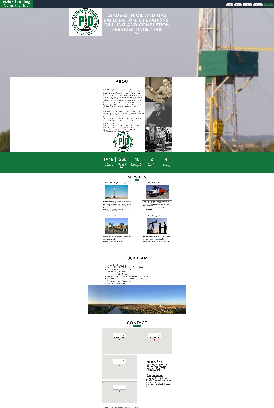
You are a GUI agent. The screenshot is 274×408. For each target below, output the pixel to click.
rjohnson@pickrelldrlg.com (158, 385)
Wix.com (136, 407)
